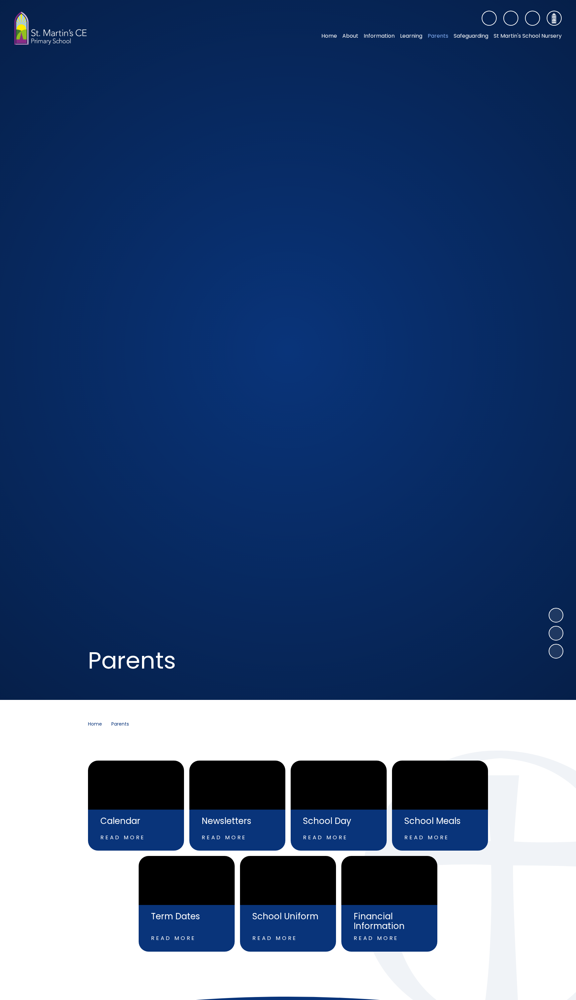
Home (95, 724)
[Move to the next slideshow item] (556, 615)
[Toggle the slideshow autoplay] (556, 651)
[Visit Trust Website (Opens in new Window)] (554, 18)
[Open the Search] (532, 18)
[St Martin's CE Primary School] (50, 28)
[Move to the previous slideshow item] (556, 633)
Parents (120, 724)
